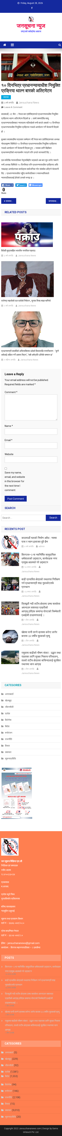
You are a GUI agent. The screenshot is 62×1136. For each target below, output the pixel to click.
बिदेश (7, 726)
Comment (11, 392)
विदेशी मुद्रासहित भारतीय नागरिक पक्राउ (18, 250)
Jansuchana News (29, 102)
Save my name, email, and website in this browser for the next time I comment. (15, 481)
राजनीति (8, 739)
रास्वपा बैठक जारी (11, 201)
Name (9, 426)
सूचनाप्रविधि (10, 758)
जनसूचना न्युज (31, 26)
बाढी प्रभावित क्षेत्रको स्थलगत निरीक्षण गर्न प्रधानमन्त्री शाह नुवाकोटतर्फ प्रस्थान (41, 583)
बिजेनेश (8, 720)
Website (9, 454)
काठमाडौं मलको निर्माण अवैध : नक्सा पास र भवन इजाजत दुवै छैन (39, 539)
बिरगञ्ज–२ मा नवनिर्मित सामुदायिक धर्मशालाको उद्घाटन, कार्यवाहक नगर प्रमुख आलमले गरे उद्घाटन (39, 558)
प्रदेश (7, 713)
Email (8, 440)
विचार (7, 745)
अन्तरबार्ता (9, 694)
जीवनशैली (9, 707)
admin (42, 546)
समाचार (6, 97)
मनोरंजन (8, 732)
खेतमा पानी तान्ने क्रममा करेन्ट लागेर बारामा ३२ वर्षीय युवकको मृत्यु (39, 634)
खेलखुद (8, 700)
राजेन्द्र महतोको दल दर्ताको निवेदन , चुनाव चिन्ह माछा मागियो (26, 300)
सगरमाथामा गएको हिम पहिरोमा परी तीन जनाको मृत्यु (55, 201)
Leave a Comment (13, 107)
